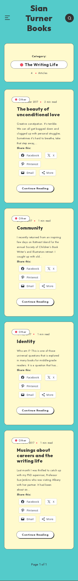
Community (30, 228)
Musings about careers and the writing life (35, 455)
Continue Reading (35, 188)
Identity (26, 341)
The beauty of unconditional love (38, 111)
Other (22, 99)
